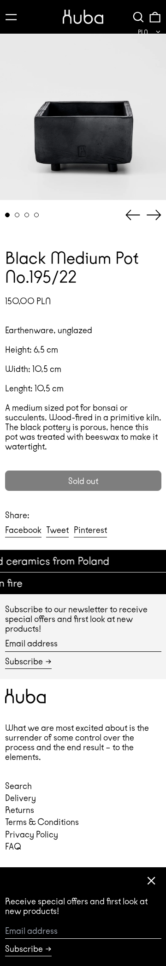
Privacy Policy (31, 834)
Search (18, 786)
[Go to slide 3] (27, 215)
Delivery (20, 798)
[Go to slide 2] (17, 215)
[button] (138, 17)
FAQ (13, 846)
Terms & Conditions (42, 822)
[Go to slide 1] (7, 215)
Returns (19, 810)
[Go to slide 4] (36, 215)
